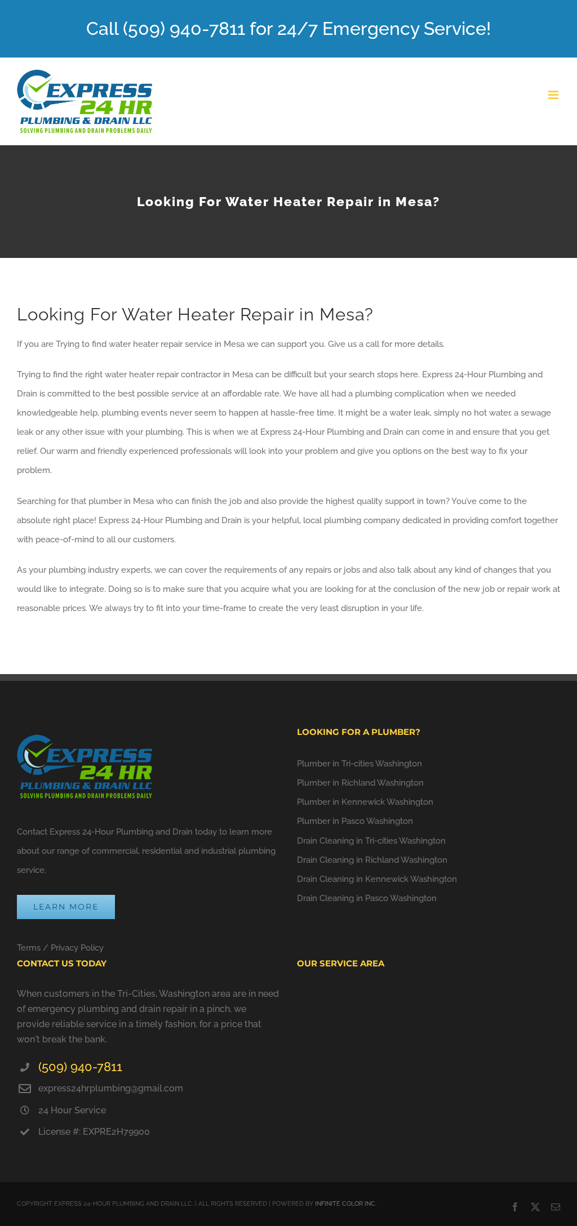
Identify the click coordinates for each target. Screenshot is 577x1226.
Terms (29, 948)
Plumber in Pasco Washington (355, 821)
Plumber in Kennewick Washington (365, 802)
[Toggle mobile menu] (554, 95)
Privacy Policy (77, 948)
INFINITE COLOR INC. (345, 1203)
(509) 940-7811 (80, 1066)
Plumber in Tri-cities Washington (359, 764)
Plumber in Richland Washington (360, 783)
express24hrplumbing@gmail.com (110, 1088)
